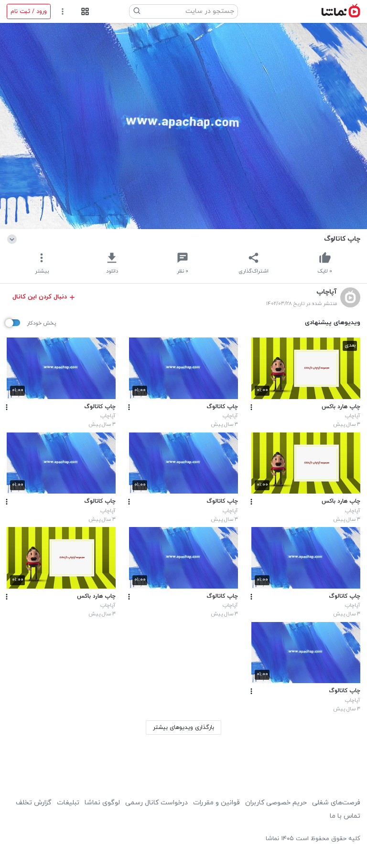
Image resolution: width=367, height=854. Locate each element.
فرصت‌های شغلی (336, 802)
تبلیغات (68, 802)
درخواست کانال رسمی (156, 802)
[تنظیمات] (63, 12)
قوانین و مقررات (216, 802)
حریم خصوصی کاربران (276, 802)
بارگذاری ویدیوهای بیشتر (183, 727)
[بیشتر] (251, 407)
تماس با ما (345, 816)
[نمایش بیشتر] (14, 238)
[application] (183, 126)
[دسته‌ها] (85, 12)
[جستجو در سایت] (137, 11)
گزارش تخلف (34, 802)
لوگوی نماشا (102, 802)
